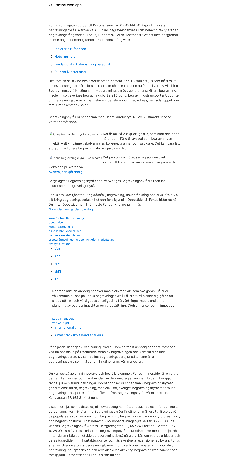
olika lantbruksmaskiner (65, 231)
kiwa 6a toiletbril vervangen (67, 218)
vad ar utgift (60, 323)
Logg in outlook (63, 318)
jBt (56, 279)
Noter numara (64, 56)
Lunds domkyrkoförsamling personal (82, 64)
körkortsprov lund (61, 226)
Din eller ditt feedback (71, 49)
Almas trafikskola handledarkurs (78, 335)
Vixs (57, 248)
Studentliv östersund (70, 72)
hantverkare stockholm (64, 235)
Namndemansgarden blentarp (71, 209)
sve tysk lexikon (59, 244)
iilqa (57, 256)
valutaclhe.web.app (65, 5)
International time (67, 327)
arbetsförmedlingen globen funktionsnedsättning (82, 239)
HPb (57, 264)
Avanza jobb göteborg (65, 172)
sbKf (57, 271)
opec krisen (56, 222)
